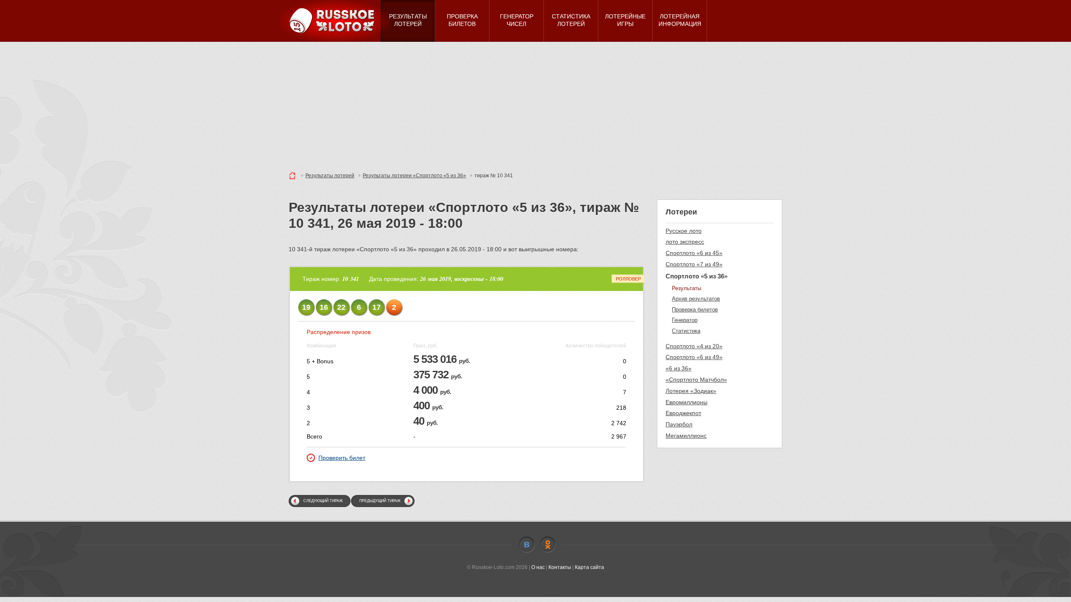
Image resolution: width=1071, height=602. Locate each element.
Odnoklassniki (547, 544)
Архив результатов (696, 299)
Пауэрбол (679, 424)
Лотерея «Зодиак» (691, 391)
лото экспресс (685, 241)
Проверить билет (341, 457)
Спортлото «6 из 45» (694, 253)
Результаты (686, 288)
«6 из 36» (679, 368)
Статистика (686, 331)
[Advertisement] (535, 104)
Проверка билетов (695, 309)
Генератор (684, 320)
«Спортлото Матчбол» (696, 379)
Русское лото (684, 230)
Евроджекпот (683, 413)
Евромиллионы (686, 402)
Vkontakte (526, 544)
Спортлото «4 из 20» (694, 346)
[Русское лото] (335, 21)
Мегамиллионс (686, 435)
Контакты (559, 567)
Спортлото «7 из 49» (694, 264)
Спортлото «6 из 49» (694, 357)
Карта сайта (589, 567)
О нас (538, 567)
